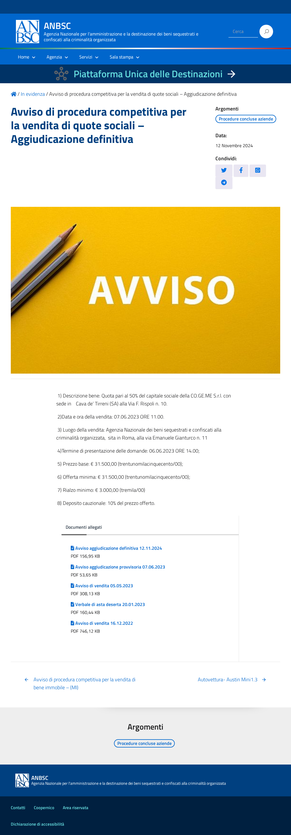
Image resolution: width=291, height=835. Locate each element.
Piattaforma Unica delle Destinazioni (148, 73)
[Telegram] (223, 183)
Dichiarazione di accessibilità (37, 824)
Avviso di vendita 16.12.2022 (103, 623)
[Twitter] (223, 170)
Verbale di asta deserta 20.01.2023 (109, 604)
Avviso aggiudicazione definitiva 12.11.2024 (118, 548)
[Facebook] (241, 170)
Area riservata (75, 807)
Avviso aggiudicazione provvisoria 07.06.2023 (119, 566)
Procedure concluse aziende (246, 118)
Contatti (18, 807)
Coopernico (44, 807)
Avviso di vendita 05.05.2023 (103, 585)
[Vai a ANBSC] (13, 94)
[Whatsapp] (258, 170)
